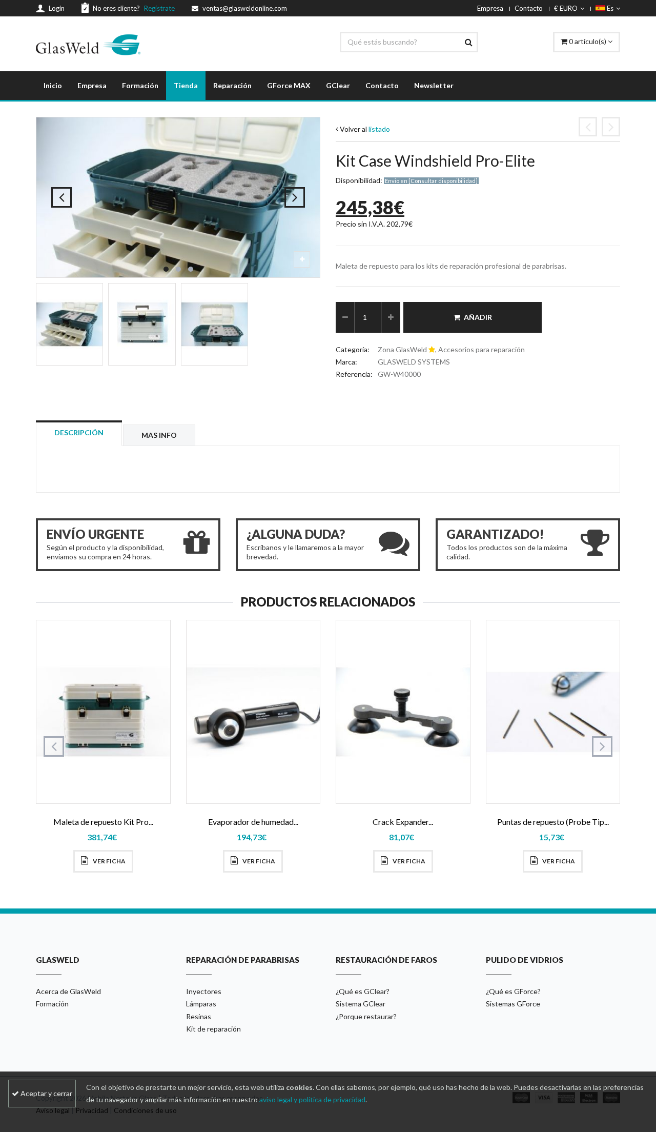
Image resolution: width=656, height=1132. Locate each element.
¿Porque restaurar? (366, 1016)
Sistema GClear (360, 1003)
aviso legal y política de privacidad (312, 1099)
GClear (338, 85)
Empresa (490, 8)
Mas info (159, 435)
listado (379, 129)
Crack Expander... (403, 821)
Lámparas (201, 1003)
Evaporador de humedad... (253, 821)
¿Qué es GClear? (362, 991)
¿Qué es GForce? (513, 991)
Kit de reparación (213, 1028)
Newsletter (434, 85)
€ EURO (566, 8)
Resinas (198, 1016)
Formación (140, 85)
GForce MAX (289, 85)
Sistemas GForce (513, 1003)
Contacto (529, 8)
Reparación (232, 85)
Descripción (79, 432)
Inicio (53, 85)
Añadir (478, 317)
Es (609, 8)
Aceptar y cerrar (45, 1093)
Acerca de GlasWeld (68, 991)
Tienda (186, 85)
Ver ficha (109, 861)
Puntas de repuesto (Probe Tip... (553, 821)
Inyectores (203, 991)
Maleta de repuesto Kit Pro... (103, 821)
